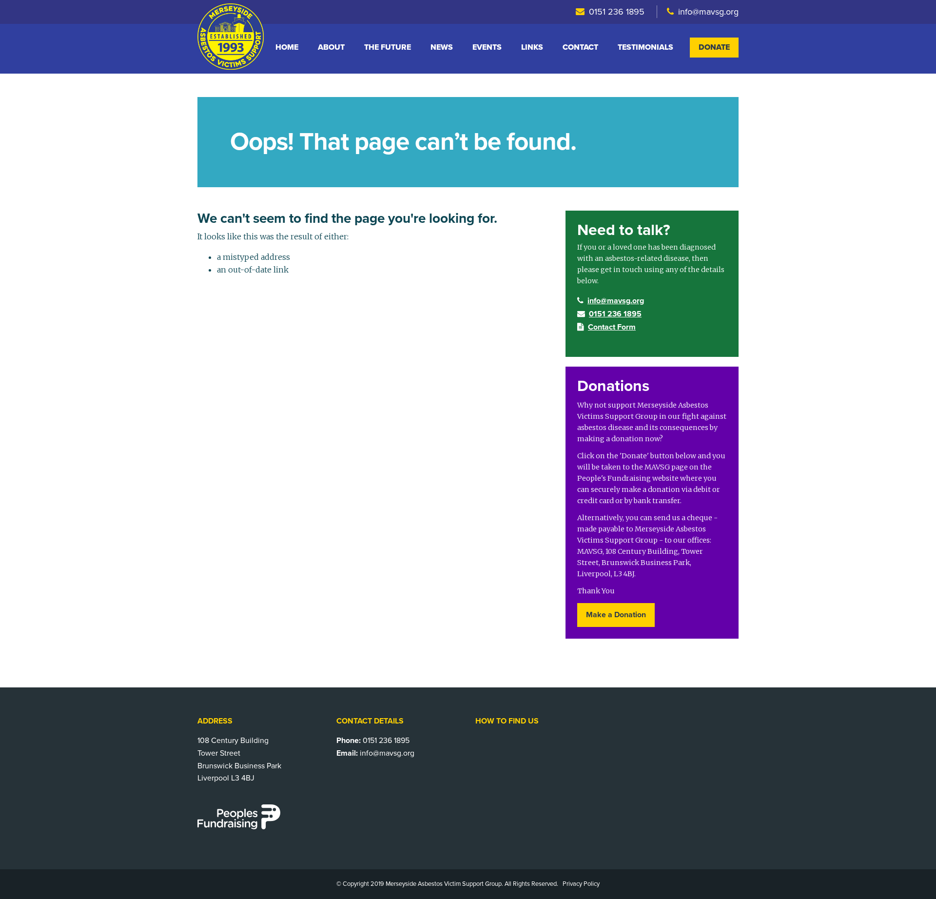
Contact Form (612, 327)
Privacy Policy (581, 884)
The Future (387, 47)
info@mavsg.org (708, 11)
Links (532, 47)
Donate (714, 47)
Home (286, 47)
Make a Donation (616, 615)
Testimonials (645, 47)
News (441, 47)
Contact (580, 47)
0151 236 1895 (616, 11)
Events (487, 47)
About (331, 47)
